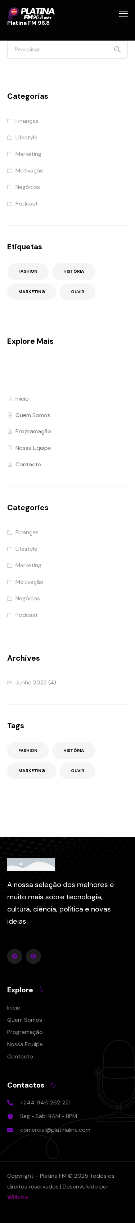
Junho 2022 (31, 682)
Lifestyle (26, 137)
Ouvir (77, 292)
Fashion (27, 271)
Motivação (29, 170)
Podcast (26, 203)
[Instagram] (33, 956)
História (73, 271)
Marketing (28, 154)
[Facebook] (14, 956)
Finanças (27, 121)
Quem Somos (32, 415)
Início (22, 398)
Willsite (17, 1197)
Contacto (28, 464)
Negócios (27, 187)
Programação (33, 431)
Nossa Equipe (33, 448)
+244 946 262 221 (45, 1102)
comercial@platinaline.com (55, 1130)
